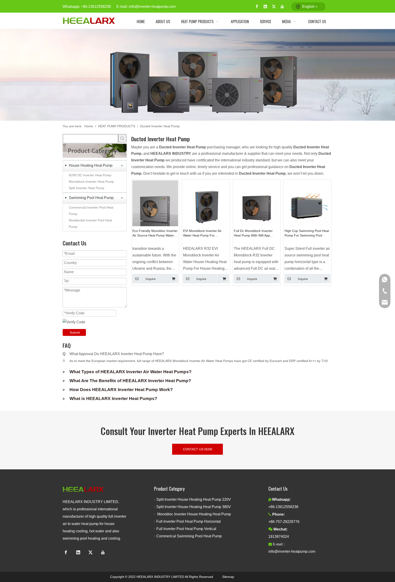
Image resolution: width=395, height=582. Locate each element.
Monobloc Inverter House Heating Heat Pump (193, 514)
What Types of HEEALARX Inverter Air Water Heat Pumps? (130, 371)
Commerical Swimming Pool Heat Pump (189, 536)
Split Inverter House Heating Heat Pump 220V (194, 499)
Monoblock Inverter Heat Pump (91, 181)
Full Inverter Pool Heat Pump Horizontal (188, 521)
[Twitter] (274, 6)
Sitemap (228, 577)
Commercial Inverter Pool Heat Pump (91, 211)
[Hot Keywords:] (122, 138)
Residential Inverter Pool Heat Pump (90, 223)
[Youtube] (282, 6)
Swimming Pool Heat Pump (91, 198)
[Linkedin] (265, 6)
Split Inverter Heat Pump (86, 188)
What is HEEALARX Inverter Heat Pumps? (113, 398)
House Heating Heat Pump (90, 165)
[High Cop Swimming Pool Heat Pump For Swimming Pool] (307, 203)
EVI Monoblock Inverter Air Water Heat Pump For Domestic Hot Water (202, 233)
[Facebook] (257, 6)
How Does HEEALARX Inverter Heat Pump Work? (121, 389)
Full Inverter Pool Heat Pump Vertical (186, 529)
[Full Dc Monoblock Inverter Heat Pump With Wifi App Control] (257, 203)
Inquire (151, 279)
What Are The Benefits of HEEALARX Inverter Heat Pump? (130, 380)
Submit (75, 332)
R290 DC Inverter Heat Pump (90, 175)
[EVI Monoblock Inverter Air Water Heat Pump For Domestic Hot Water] (206, 203)
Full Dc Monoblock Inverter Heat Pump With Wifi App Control (253, 233)
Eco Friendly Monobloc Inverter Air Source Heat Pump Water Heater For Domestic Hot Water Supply (155, 233)
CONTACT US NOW (197, 449)
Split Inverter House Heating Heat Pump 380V (195, 507)
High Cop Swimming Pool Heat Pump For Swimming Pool (307, 233)
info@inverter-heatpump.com (152, 6)
